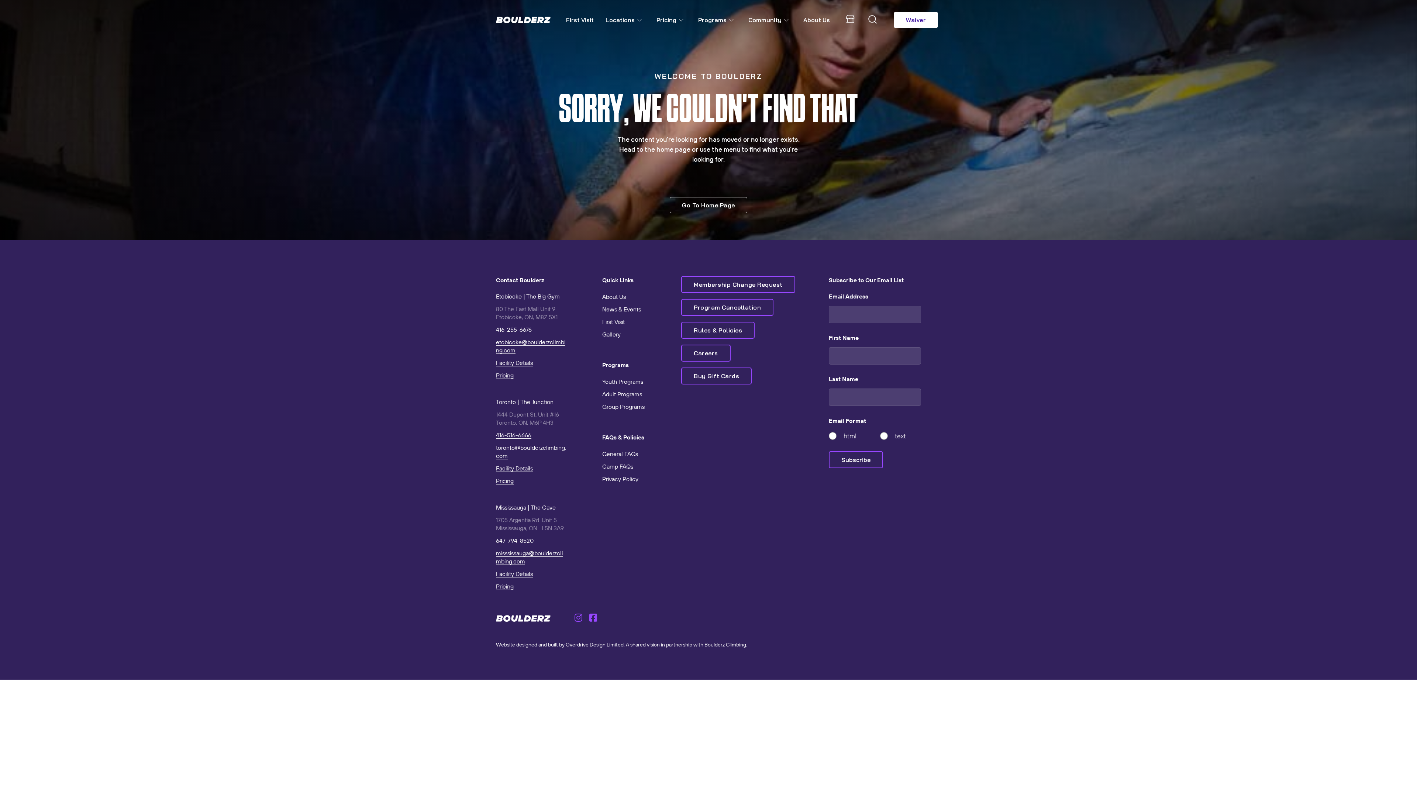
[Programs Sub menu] (733, 20)
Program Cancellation (727, 307)
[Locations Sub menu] (641, 20)
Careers (706, 353)
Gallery (611, 334)
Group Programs (623, 406)
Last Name (843, 379)
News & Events (621, 309)
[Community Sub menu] (788, 20)
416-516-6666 (513, 435)
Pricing (666, 20)
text (900, 436)
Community (765, 20)
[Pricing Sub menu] (682, 20)
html (850, 436)
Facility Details (514, 362)
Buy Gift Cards (716, 376)
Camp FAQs (617, 466)
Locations (620, 20)
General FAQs (620, 454)
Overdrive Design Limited (595, 644)
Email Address (848, 296)
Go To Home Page (708, 205)
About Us (816, 20)
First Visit (580, 20)
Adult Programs (622, 394)
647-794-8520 (515, 540)
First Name (844, 337)
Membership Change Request (738, 284)
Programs (712, 20)
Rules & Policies (718, 330)
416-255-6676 (514, 329)
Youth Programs (622, 381)
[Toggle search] (872, 19)
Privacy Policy (620, 479)
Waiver (916, 20)
